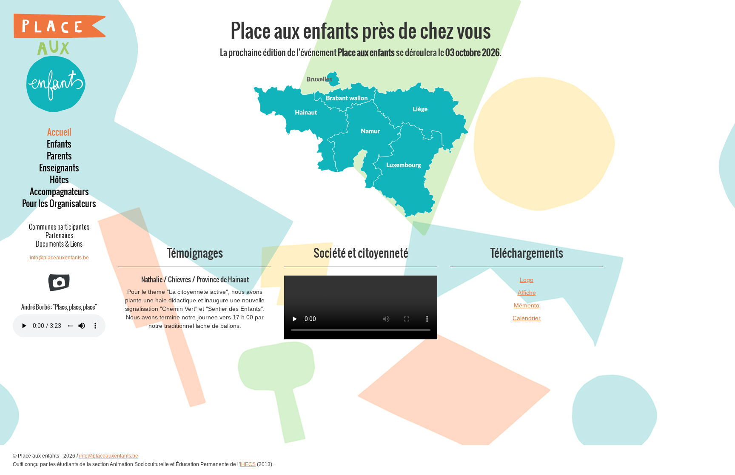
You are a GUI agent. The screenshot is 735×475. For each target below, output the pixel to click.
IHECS (248, 464)
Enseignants (59, 168)
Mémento (526, 305)
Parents (59, 156)
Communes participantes (59, 226)
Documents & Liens (59, 243)
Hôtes (59, 180)
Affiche (527, 292)
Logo (526, 279)
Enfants (59, 144)
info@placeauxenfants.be (59, 258)
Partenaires (59, 235)
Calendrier (527, 318)
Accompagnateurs (59, 192)
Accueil (59, 132)
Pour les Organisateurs (59, 204)
